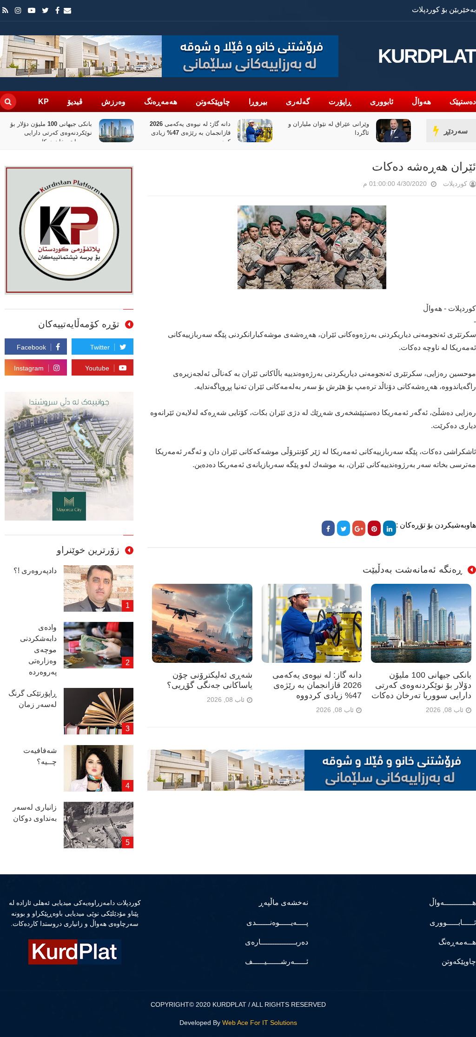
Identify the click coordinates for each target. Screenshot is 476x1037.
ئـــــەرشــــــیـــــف (276, 961)
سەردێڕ (456, 131)
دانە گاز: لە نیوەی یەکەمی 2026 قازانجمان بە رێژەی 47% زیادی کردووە (190, 132)
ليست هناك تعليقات (350, 185)
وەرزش (113, 102)
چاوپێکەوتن (213, 102)
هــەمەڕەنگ (457, 942)
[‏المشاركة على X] (343, 528)
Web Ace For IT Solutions (259, 1022)
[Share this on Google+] (358, 528)
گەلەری (298, 102)
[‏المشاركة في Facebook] (328, 528)
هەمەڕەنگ (160, 102)
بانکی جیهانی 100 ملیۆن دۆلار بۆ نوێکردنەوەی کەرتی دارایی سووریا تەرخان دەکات (51, 132)
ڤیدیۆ (75, 102)
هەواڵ (421, 102)
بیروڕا (258, 102)
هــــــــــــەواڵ (452, 902)
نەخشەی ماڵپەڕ (283, 902)
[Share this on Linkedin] (389, 528)
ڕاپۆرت (340, 102)
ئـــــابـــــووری (453, 922)
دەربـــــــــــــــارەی (276, 942)
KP (43, 102)
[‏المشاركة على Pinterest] (374, 528)
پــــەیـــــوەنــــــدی (277, 922)
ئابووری (381, 102)
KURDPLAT (427, 56)
